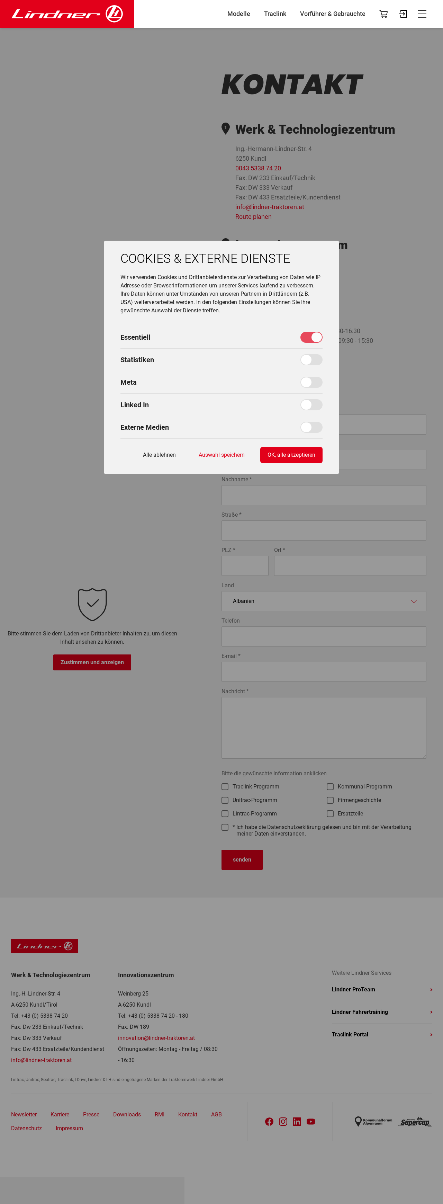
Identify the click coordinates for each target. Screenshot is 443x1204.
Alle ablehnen (159, 455)
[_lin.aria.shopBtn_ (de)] (383, 14)
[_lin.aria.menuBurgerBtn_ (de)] (422, 14)
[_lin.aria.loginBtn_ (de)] (403, 14)
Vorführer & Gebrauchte (332, 14)
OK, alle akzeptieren (291, 455)
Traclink (275, 14)
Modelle (238, 14)
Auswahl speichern (222, 455)
